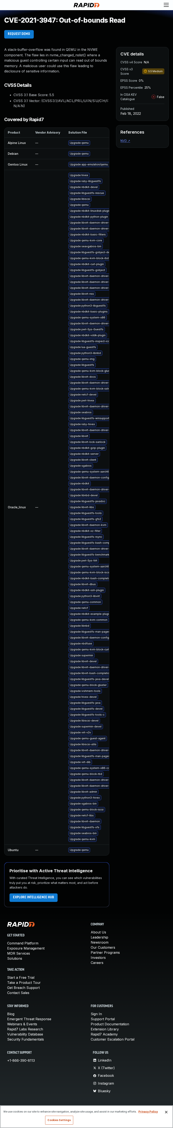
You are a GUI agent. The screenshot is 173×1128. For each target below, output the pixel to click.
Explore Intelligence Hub (33, 897)
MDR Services (18, 953)
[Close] (166, 1112)
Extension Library (105, 1029)
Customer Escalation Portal (112, 1039)
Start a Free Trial (20, 977)
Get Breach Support (23, 988)
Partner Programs (105, 952)
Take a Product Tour (24, 982)
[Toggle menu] (166, 5)
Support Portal (103, 1019)
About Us (98, 932)
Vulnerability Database (25, 1034)
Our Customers (103, 947)
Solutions (14, 958)
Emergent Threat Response (29, 1019)
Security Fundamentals (25, 1039)
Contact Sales (18, 993)
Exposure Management (26, 948)
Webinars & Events (22, 1024)
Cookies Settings (59, 1120)
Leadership (99, 937)
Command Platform (22, 943)
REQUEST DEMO (19, 34)
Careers (97, 963)
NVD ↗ (125, 140)
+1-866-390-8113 (21, 1060)
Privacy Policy (148, 1111)
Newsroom (99, 942)
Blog (10, 1014)
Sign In (96, 1014)
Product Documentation (110, 1024)
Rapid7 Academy (104, 1034)
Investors (98, 957)
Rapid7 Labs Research (25, 1029)
